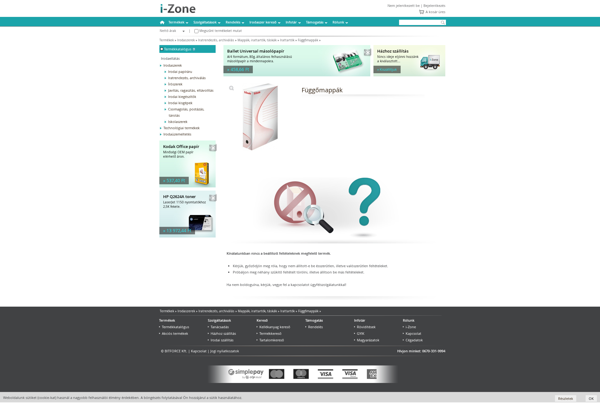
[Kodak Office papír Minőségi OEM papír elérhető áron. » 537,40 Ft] (187, 186)
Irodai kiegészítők (182, 96)
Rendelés (233, 22)
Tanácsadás (220, 326)
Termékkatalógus (175, 326)
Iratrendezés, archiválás (216, 40)
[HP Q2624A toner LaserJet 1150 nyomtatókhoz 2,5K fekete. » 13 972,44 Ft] (187, 236)
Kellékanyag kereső (274, 326)
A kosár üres (435, 11)
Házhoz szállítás (223, 333)
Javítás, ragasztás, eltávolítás (190, 90)
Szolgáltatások (205, 22)
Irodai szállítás (222, 340)
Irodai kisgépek (180, 102)
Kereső (262, 320)
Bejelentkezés (434, 5)
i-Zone (411, 326)
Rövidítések (366, 326)
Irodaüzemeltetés (177, 134)
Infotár (291, 22)
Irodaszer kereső (263, 22)
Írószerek (175, 84)
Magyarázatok (368, 340)
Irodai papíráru (180, 71)
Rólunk (338, 22)
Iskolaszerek (178, 121)
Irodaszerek (186, 40)
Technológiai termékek (181, 127)
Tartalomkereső (271, 340)
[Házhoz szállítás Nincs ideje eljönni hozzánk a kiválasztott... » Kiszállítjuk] (409, 75)
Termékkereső (270, 333)
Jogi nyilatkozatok (224, 351)
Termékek (176, 22)
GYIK (360, 333)
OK (591, 398)
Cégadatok (414, 340)
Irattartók (287, 40)
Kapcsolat (413, 333)
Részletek (565, 398)
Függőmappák (308, 40)
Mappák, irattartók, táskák (257, 40)
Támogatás (314, 22)
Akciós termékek (175, 333)
